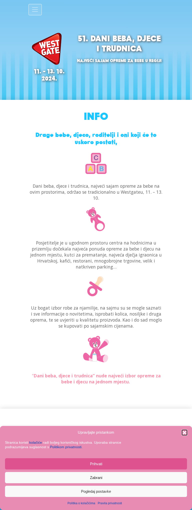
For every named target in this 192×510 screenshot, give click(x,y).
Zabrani (96, 477)
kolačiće (35, 442)
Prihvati (96, 464)
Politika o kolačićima (81, 503)
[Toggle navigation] (35, 9)
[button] (184, 432)
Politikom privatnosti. (66, 447)
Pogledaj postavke (96, 491)
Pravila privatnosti (110, 503)
